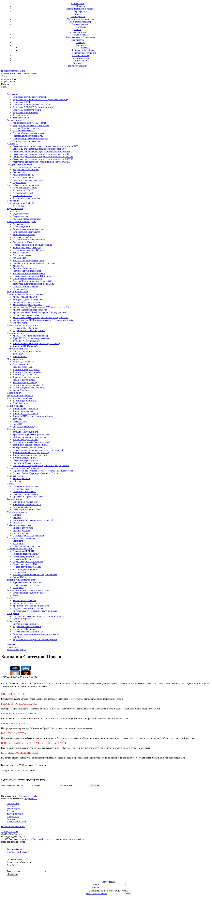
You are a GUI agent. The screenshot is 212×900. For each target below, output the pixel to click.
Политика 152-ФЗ (80, 60)
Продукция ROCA (22, 559)
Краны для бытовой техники (27, 302)
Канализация (13, 621)
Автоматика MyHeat (23, 193)
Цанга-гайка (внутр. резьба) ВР (28, 385)
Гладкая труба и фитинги (25, 328)
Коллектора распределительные (28, 180)
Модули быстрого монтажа (26, 169)
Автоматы (18, 224)
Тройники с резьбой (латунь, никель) (31, 445)
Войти (71, 66)
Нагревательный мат (23, 237)
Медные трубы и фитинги (20, 395)
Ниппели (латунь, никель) (26, 439)
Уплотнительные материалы (21, 580)
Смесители (18, 541)
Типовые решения (81, 24)
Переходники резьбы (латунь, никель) (31, 442)
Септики (17, 637)
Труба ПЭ (17, 419)
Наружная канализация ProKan (28, 631)
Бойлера (17, 481)
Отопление (12, 94)
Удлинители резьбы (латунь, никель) (31, 452)
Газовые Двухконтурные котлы (28, 136)
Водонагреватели (15, 476)
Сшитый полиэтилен (17, 348)
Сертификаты (80, 11)
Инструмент (13, 613)
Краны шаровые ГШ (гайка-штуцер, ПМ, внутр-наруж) (40, 312)
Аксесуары (18, 543)
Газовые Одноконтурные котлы (28, 133)
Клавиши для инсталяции (25, 569)
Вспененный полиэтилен (25, 502)
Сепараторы (19, 172)
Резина (16, 595)
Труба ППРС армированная (26, 341)
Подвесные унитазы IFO (25, 564)
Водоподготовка (21, 213)
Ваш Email (12, 865)
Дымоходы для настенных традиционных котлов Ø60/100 (41, 151)
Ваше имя (19, 862)
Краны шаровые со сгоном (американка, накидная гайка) (41, 317)
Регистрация (81, 66)
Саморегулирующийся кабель (27, 509)
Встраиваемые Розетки (24, 234)
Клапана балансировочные (26, 315)
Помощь (80, 42)
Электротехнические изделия (21, 221)
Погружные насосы (22, 489)
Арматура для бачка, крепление (28, 535)
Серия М (17, 517)
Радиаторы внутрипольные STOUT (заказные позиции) (40, 99)
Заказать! (94, 785)
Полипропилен (14, 333)
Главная (11, 644)
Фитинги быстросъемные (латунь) (30, 455)
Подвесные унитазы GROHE (27, 567)
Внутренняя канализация (25, 624)
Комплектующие (21, 117)
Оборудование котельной (19, 164)
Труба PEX (18, 354)
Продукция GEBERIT (23, 551)
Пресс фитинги (20, 364)
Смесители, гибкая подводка (21, 538)
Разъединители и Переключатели (29, 239)
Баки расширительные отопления (29, 97)
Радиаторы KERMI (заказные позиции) (32, 104)
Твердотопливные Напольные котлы (31, 125)
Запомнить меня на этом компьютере (107, 890)
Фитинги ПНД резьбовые (25, 408)
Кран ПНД (18, 424)
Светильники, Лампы (23, 242)
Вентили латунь (21, 322)
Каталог (78, 14)
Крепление (18, 265)
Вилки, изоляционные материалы (29, 229)
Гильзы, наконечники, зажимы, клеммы (32, 245)
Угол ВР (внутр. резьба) (24, 380)
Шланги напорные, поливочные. (29, 592)
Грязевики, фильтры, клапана (27, 167)
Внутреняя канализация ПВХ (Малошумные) (35, 639)
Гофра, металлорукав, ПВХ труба (29, 250)
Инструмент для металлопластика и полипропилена (38, 616)
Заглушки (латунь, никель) (26, 432)
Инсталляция (19, 572)
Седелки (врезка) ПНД (24, 426)
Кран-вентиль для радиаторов (27, 304)
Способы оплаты (80, 55)
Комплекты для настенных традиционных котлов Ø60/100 (41, 162)
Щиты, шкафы (20, 289)
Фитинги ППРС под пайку (26, 346)
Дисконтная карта (80, 58)
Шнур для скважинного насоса (28, 608)
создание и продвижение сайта (68, 839)
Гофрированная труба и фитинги (29, 330)
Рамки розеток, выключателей (27, 278)
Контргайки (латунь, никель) (27, 463)
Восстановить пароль (96, 893)
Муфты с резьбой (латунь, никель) (29, 437)
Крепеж (11, 598)
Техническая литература (80, 21)
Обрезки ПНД (20, 421)
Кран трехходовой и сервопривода (30, 310)
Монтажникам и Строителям (80, 37)
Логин (95, 884)
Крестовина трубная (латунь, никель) (31, 434)
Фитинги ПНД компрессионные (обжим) (33, 416)
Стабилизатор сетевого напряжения (30, 138)
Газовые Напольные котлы (26, 128)
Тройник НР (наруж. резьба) (27, 372)
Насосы (10, 483)
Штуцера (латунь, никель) (25, 460)
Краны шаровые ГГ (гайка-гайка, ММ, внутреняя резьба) (41, 307)
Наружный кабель (22, 507)
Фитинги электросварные (25, 413)
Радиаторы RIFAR (22, 102)
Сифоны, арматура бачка (19, 525)
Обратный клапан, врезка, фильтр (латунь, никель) (38, 450)
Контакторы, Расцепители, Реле (28, 260)
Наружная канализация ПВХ (27, 626)
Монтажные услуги (16, 649)
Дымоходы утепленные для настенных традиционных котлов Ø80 (45, 146)
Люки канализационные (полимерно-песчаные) (36, 634)
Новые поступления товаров (80, 8)
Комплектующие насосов (25, 494)
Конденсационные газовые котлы (29, 123)
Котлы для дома (14, 120)
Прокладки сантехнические (26, 585)
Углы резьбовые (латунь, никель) (29, 447)
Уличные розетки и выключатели (29, 273)
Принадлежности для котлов (27, 141)
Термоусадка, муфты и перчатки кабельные (34, 284)
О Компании (77, 3)
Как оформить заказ (27, 73)
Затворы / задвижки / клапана (27, 299)
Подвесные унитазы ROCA (26, 556)
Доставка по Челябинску (83, 50)
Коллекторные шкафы (23, 175)
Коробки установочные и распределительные (35, 263)
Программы (80, 27)
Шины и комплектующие (25, 286)
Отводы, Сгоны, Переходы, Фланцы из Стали (35, 473)
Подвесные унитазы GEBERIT (28, 561)
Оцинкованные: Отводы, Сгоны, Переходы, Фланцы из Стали (43, 470)
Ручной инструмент (22, 618)
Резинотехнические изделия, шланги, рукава (29, 590)
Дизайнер (17, 522)
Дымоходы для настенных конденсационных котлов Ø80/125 (43, 156)
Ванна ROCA (19, 577)
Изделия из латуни (16, 429)
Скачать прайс (8, 73)
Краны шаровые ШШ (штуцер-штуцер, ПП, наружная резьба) (43, 320)
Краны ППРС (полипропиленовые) (30, 335)
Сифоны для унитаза (23, 528)
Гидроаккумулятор (22, 216)
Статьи (77, 29)
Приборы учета (20, 403)
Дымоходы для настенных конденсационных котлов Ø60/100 (43, 159)
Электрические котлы (23, 130)
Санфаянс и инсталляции (19, 548)
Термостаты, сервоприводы (26, 198)
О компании (13, 647)
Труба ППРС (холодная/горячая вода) (31, 338)
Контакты (77, 63)
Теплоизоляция (14, 499)
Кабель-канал (19, 258)
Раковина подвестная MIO (26, 554)
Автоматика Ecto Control (25, 187)
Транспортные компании (83, 53)
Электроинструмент (23, 255)
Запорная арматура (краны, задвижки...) (26, 294)
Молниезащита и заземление (27, 271)
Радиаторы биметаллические (27, 110)
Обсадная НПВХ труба (24, 629)
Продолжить (13, 852)
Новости (80, 6)
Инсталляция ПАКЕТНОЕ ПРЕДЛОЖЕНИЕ (35, 574)
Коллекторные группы (24, 177)
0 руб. (4, 87)
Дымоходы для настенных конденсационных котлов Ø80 (41, 154)
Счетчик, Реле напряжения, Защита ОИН (33, 281)
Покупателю (77, 40)
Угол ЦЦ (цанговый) (23, 367)
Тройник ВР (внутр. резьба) (26, 369)
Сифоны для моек (21, 530)
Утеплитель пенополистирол (27, 504)
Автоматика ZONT (22, 195)
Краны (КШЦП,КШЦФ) (25, 297)
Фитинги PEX (20, 356)
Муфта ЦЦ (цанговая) (23, 361)
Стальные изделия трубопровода (23, 468)
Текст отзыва (13, 871)
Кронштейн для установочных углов (31, 605)
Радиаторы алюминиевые (25, 112)
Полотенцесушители (17, 512)
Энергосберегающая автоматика (23, 185)
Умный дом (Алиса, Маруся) (27, 247)
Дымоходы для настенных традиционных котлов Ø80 (39, 149)
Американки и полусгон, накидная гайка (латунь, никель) (41, 465)
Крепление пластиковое (24, 600)
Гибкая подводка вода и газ (26, 546)
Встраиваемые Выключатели (27, 232)
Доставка (80, 45)
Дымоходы (12, 143)
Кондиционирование (17, 291)
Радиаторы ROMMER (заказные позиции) (33, 107)
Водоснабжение (15, 208)
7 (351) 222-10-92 (9, 831)
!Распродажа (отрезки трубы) (27, 351)
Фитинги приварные (23, 411)
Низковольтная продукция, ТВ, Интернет (33, 276)
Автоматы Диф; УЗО (23, 226)
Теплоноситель (20, 115)
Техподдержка (78, 16)
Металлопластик (15, 359)
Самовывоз (83, 47)
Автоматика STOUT (23, 190)
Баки (15, 211)
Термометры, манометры (25, 400)
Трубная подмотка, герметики (27, 582)
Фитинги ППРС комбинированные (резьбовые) (36, 343)
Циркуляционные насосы (25, 486)
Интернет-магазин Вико (13, 71)
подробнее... (31, 798)
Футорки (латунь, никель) (25, 457)
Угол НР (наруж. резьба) (25, 382)
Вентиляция (13, 200)
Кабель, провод (20, 252)
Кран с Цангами (21, 390)
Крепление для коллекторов (26, 603)
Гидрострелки (19, 182)
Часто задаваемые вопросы (80, 19)
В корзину (24, 852)
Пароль (95, 887)
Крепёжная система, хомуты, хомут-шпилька (35, 611)
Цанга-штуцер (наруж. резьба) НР (29, 387)
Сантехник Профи (28, 796)
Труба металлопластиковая (26, 377)
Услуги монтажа (78, 32)
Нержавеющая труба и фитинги (22, 325)
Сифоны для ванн (21, 533)
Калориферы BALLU (23, 203)
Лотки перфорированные (25, 268)
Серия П (17, 515)
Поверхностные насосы (24, 491)
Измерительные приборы (19, 398)
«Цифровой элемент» (42, 839)
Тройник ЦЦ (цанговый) (25, 374)
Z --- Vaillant (18, 206)
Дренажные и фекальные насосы (29, 496)
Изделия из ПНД (15, 406)
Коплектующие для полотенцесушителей (33, 520)
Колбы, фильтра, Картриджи (27, 219)
